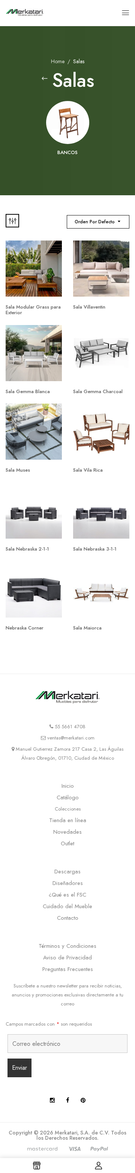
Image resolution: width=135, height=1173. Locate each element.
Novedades (67, 832)
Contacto (67, 918)
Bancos (67, 153)
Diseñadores (67, 883)
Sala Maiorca (87, 627)
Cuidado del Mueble (67, 906)
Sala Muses (18, 470)
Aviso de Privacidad (67, 957)
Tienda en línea (67, 820)
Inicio (68, 786)
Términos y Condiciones (67, 946)
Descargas (67, 871)
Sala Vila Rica (88, 470)
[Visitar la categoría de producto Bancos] (67, 122)
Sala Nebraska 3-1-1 (95, 548)
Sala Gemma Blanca (28, 391)
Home (57, 61)
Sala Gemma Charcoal (98, 391)
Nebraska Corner (25, 627)
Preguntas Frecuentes (67, 969)
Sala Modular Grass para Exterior (33, 309)
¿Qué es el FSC (67, 895)
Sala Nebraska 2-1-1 (27, 548)
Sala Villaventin (89, 306)
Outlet (67, 843)
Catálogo (68, 797)
